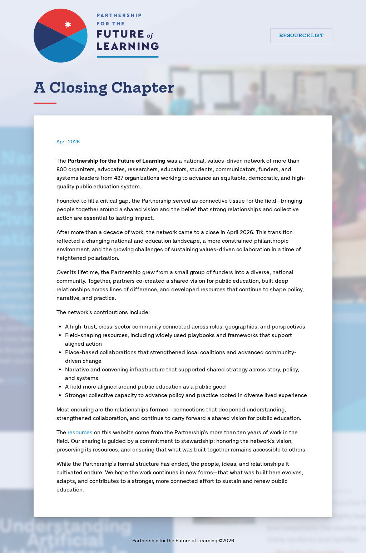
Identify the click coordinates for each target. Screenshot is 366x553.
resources (80, 432)
